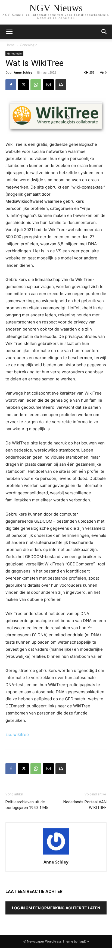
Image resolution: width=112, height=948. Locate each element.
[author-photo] (56, 854)
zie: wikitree (17, 734)
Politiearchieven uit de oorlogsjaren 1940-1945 (26, 804)
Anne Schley (23, 72)
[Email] (48, 84)
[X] (23, 84)
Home (10, 45)
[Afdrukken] (60, 84)
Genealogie (28, 45)
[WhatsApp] (35, 84)
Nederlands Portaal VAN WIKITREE (85, 804)
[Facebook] (10, 84)
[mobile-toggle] (9, 32)
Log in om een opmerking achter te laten (56, 907)
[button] (104, 32)
